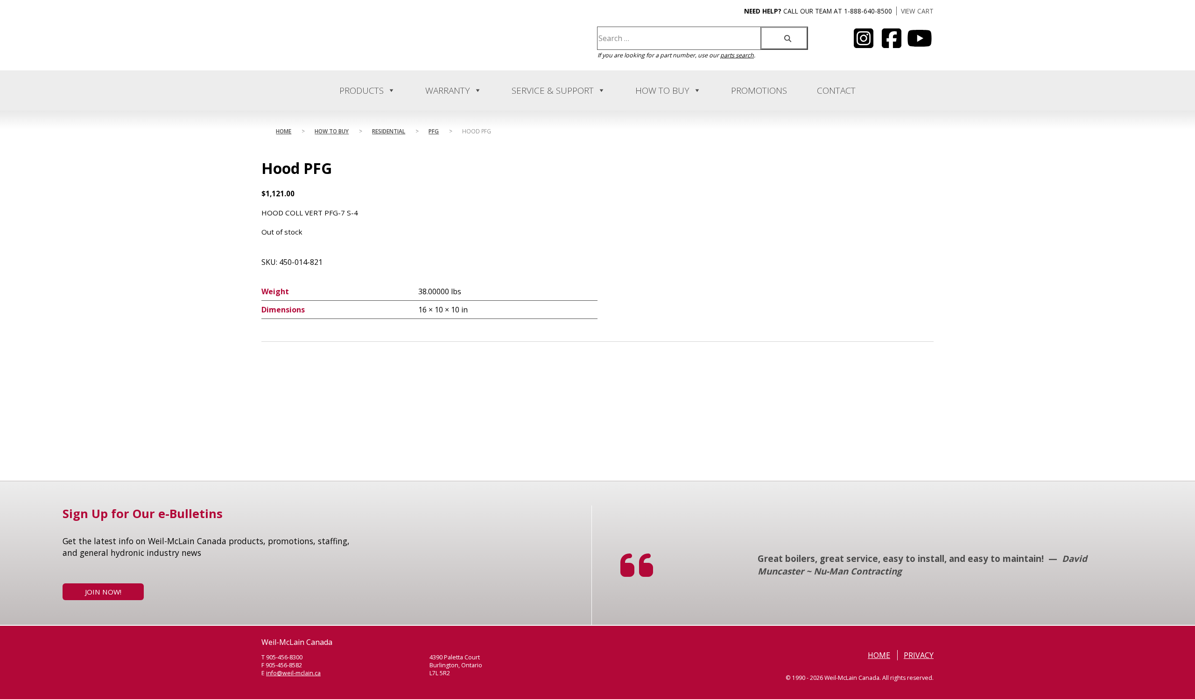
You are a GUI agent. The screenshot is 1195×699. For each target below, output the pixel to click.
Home (283, 131)
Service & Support (553, 90)
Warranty (447, 90)
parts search (737, 55)
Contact (836, 90)
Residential (388, 131)
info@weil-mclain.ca (293, 673)
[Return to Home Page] (353, 49)
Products (361, 90)
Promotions (759, 90)
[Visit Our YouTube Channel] (864, 44)
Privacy (919, 655)
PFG (434, 131)
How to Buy (662, 90)
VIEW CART (917, 11)
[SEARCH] (784, 38)
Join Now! (103, 591)
